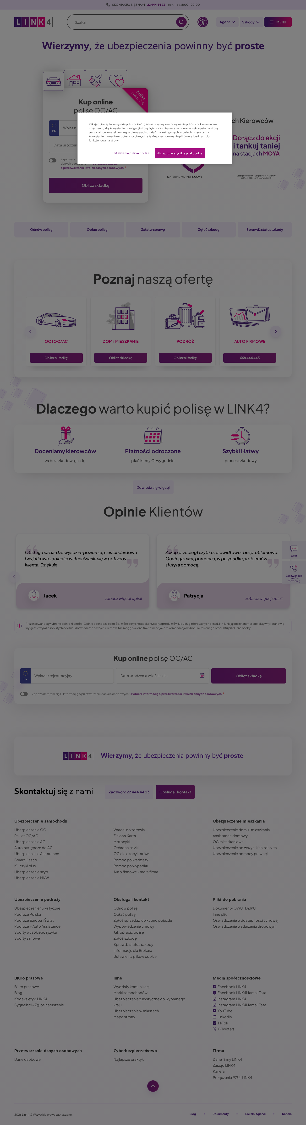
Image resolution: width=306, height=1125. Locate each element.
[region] (154, 138)
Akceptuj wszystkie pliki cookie (179, 153)
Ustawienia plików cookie (131, 153)
